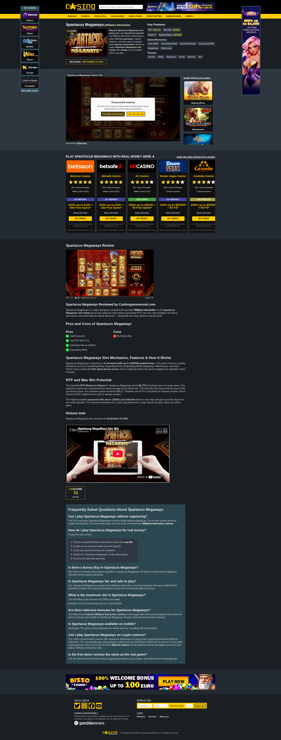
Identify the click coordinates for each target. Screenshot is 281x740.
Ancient (151, 57)
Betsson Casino (80, 176)
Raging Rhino (198, 103)
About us (164, 717)
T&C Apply (75, 224)
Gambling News (173, 16)
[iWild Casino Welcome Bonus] (251, 94)
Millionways (166, 48)
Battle (160, 57)
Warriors (191, 57)
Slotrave (29, 20)
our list (128, 542)
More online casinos (30, 91)
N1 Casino (142, 176)
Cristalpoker (30, 86)
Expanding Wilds (206, 43)
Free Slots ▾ (100, 16)
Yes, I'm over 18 (135, 114)
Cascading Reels (169, 43)
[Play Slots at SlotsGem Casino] (181, 7)
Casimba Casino (203, 176)
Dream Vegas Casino (173, 176)
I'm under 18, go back (113, 114)
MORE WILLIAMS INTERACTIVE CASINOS (196, 157)
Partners (141, 717)
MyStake (30, 47)
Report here (82, 143)
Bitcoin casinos (120, 645)
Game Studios (135, 16)
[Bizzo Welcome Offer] (140, 681)
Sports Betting (154, 16)
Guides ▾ (189, 16)
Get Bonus (80, 218)
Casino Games (118, 16)
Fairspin (29, 73)
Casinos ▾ (85, 16)
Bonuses (72, 16)
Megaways (153, 48)
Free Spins (153, 43)
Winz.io (30, 60)
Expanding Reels (188, 43)
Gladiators (171, 57)
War (200, 57)
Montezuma (198, 129)
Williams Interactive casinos (158, 523)
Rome (182, 57)
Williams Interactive (117, 25)
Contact (152, 717)
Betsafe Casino (111, 176)
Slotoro (30, 33)
